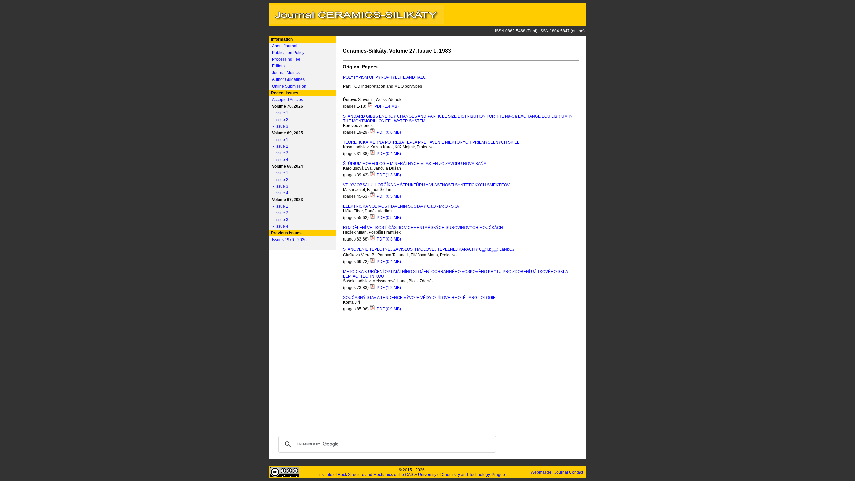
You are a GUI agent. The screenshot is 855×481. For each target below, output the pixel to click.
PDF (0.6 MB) (388, 132)
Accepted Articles (287, 99)
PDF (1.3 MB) (388, 175)
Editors (278, 66)
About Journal (284, 46)
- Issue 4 (279, 159)
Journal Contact (569, 472)
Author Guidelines (288, 79)
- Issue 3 (279, 126)
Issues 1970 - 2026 (289, 239)
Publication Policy (288, 52)
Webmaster (541, 472)
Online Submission (289, 86)
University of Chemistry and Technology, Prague (461, 474)
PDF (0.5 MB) (388, 196)
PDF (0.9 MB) (388, 309)
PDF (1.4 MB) (386, 106)
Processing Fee (286, 59)
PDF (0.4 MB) (388, 153)
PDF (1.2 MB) (388, 287)
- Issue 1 (279, 113)
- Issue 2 (279, 119)
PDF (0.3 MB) (388, 239)
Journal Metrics (286, 72)
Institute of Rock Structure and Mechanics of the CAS (365, 474)
